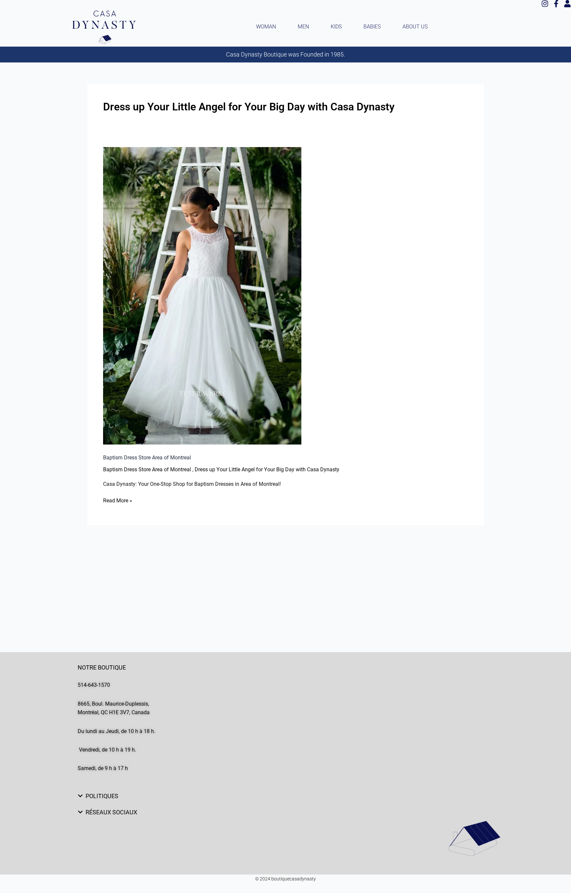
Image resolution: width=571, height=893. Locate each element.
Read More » (117, 500)
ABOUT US (415, 26)
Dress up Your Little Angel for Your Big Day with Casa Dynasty (267, 470)
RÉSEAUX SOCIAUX (111, 812)
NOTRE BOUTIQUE (102, 667)
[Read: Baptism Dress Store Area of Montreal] (202, 296)
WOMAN (266, 26)
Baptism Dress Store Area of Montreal (147, 458)
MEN (303, 26)
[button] (285, 668)
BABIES (372, 26)
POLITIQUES (102, 796)
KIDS (336, 26)
